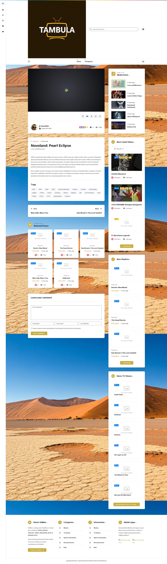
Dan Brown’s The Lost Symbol (89, 213)
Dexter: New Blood (40, 248)
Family (42, 192)
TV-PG (41, 196)
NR (80, 192)
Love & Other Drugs (134, 96)
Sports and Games (70, 537)
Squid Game (118, 394)
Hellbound (66, 278)
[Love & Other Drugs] (118, 95)
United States (57, 196)
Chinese (75, 189)
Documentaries (69, 542)
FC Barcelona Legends (120, 235)
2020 (46, 189)
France (49, 192)
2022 (53, 189)
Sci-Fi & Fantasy (89, 192)
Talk (99, 192)
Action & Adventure (64, 189)
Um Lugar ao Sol (120, 455)
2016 (33, 189)
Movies (66, 528)
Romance (36, 141)
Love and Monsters (134, 85)
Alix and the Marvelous (122, 495)
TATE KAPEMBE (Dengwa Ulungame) (126, 205)
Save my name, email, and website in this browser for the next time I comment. (57, 328)
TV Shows (67, 533)
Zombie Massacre (118, 174)
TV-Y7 (48, 196)
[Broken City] (118, 125)
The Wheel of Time (121, 475)
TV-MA (34, 196)
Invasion (117, 435)
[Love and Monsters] (118, 83)
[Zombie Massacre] (126, 162)
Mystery (73, 192)
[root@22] (34, 127)
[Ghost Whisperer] (118, 115)
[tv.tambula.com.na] (57, 29)
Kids (65, 547)
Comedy (83, 189)
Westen (67, 196)
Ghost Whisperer (133, 116)
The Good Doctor (66, 248)
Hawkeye (117, 415)
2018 (40, 189)
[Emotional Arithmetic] (118, 105)
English (34, 192)
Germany (57, 192)
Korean (66, 192)
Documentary (93, 189)
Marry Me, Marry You (39, 213)
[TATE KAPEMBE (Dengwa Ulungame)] (126, 193)
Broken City (131, 127)
